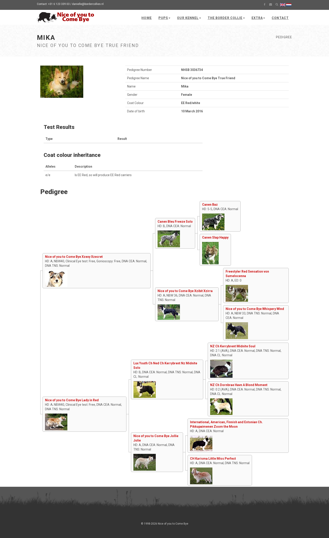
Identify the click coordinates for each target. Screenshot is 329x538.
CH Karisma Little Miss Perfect (213, 458)
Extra (257, 18)
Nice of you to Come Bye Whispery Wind (255, 309)
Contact (280, 18)
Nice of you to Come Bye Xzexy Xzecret (74, 256)
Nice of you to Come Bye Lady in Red (72, 400)
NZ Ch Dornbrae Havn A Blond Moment (238, 385)
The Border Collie (225, 18)
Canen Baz (210, 204)
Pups (163, 18)
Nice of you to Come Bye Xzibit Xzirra (185, 291)
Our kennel (188, 18)
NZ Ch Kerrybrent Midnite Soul (232, 346)
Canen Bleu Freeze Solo (175, 221)
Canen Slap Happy (215, 237)
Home (146, 18)
